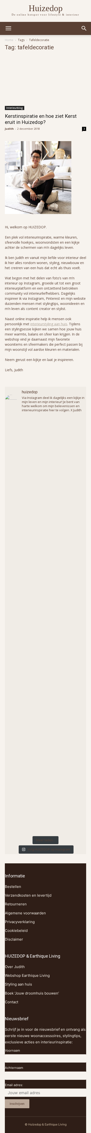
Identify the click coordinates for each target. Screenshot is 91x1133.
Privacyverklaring (20, 921)
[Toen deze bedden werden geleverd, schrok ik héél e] (45, 487)
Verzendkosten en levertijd (28, 895)
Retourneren (16, 904)
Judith (9, 128)
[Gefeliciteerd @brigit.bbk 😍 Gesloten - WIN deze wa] (45, 625)
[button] (84, 28)
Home (9, 40)
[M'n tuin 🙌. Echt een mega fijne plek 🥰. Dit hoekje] (45, 671)
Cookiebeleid (16, 930)
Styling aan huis (18, 984)
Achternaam (14, 1068)
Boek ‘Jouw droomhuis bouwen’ (32, 993)
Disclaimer (14, 939)
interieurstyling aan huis (48, 324)
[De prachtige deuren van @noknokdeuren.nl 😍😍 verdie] (45, 809)
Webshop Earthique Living (27, 975)
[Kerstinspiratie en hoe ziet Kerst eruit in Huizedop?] (45, 83)
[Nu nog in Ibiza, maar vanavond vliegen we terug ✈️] (45, 533)
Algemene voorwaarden (25, 913)
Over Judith (15, 966)
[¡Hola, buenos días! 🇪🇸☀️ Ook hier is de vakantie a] (45, 763)
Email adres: (14, 1085)
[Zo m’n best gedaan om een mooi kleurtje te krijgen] (45, 441)
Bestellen (13, 886)
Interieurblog (14, 108)
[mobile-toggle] (8, 28)
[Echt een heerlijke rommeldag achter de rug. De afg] (45, 579)
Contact (11, 1002)
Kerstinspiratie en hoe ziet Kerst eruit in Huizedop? (41, 119)
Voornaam (12, 1050)
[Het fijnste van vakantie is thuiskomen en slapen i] (45, 717)
